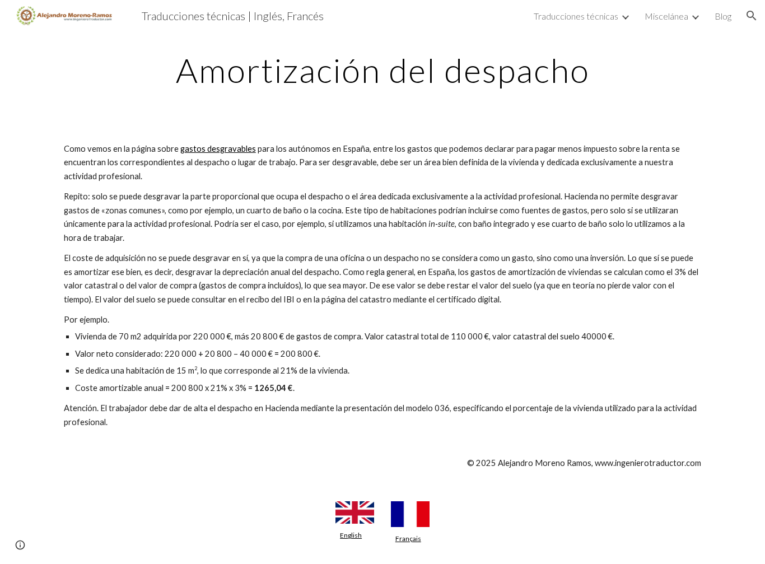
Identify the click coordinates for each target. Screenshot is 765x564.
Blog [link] (723, 16)
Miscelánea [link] (666, 16)
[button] (751, 15)
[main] (382, 70)
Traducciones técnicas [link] (576, 16)
